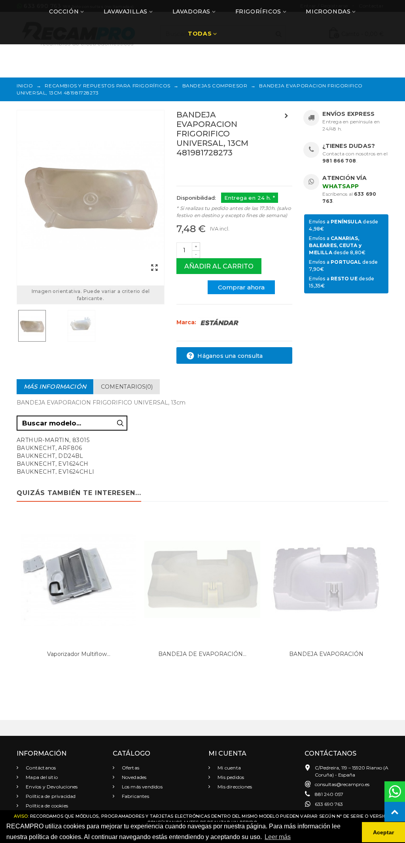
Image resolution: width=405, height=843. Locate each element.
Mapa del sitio (41, 777)
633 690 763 (329, 804)
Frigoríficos (258, 11)
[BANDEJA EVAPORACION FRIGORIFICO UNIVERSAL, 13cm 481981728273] (90, 194)
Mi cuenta (228, 768)
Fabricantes (135, 796)
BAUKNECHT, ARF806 (49, 448)
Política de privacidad (50, 796)
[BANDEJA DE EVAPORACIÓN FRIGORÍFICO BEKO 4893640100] (202, 580)
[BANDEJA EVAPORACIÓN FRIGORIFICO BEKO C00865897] (326, 580)
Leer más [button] (278, 837)
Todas (200, 33)
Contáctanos (40, 768)
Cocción (64, 11)
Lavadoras (191, 11)
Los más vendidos (142, 787)
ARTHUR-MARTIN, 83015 (53, 440)
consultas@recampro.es (342, 784)
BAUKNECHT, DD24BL (50, 455)
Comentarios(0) (127, 386)
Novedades (134, 777)
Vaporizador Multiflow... (78, 654)
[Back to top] (394, 812)
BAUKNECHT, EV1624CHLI (55, 471)
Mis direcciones (234, 787)
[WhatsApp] (394, 791)
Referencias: (194, 169)
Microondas (328, 11)
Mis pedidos (230, 777)
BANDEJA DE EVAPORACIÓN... (202, 654)
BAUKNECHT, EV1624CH (53, 463)
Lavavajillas (126, 11)
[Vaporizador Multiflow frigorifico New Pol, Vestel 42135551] (78, 580)
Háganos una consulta (229, 355)
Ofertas (130, 768)
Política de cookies (46, 806)
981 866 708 (339, 161)
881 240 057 (329, 794)
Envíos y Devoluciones (51, 787)
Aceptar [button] (383, 832)
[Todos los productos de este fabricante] (219, 322)
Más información (55, 386)
